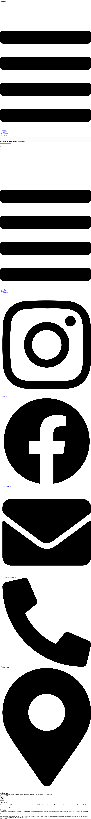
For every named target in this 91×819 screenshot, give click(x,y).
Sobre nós (4, 130)
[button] (45, 76)
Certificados (4, 131)
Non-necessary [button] (3, 813)
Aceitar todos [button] (5, 795)
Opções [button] (1, 795)
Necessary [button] (2, 808)
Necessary (3, 809)
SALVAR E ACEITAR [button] (4, 818)
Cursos (3, 132)
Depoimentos (5, 133)
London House (3, 1)
